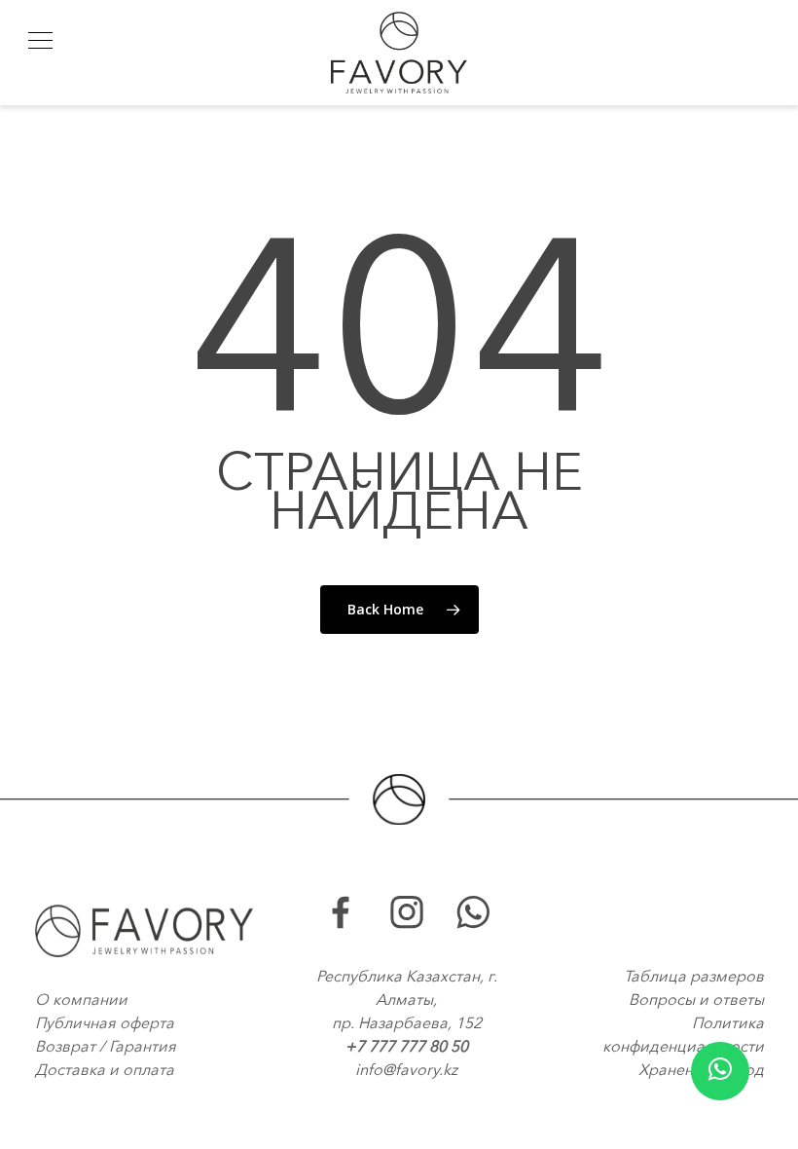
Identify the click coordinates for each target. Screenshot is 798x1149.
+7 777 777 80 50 (406, 1046)
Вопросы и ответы (696, 999)
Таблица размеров (694, 975)
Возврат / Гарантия (105, 1046)
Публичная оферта (104, 1022)
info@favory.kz (406, 1069)
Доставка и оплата (104, 1069)
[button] (40, 40)
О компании (81, 999)
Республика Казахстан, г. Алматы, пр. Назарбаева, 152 (406, 999)
